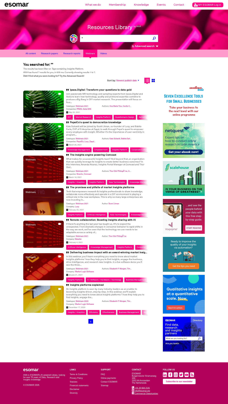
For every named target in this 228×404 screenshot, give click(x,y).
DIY (69, 117)
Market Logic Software (84, 271)
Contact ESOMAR (109, 382)
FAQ (103, 374)
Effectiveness (108, 312)
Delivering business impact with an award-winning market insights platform (115, 252)
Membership (117, 4)
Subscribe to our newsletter (179, 381)
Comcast (87, 174)
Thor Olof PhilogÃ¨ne (118, 171)
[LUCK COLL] (184, 178)
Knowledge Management (79, 149)
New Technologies (117, 182)
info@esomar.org (142, 391)
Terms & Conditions (78, 374)
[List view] (147, 80)
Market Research (83, 117)
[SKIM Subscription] (184, 254)
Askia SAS (87, 109)
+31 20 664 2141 (142, 388)
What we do (93, 4)
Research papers (49, 53)
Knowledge (141, 4)
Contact (179, 4)
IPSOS (79, 109)
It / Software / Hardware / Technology (104, 279)
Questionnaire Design (124, 117)
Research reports (71, 53)
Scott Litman (114, 203)
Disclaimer (74, 389)
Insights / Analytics (76, 182)
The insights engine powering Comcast (93, 154)
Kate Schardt (115, 138)
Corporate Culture (140, 149)
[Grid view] (153, 80)
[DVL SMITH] (184, 102)
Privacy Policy (76, 378)
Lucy (87, 141)
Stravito (80, 174)
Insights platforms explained (87, 284)
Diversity (74, 393)
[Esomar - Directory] (184, 334)
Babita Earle (126, 138)
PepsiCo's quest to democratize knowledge (95, 122)
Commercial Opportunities (146, 393)
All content (31, 53)
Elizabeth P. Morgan (118, 268)
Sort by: (111, 80)
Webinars (90, 53)
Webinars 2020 (82, 301)
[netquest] (184, 140)
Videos (103, 53)
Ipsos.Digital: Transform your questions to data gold (101, 89)
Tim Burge (131, 268)
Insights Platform (103, 117)
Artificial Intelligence (96, 214)
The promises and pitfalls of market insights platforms (102, 187)
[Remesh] (184, 294)
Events (161, 4)
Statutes (73, 382)
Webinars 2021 (82, 106)
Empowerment (100, 149)
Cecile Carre (128, 106)
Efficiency (93, 312)
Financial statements (79, 385)
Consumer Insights (145, 247)
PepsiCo (80, 141)
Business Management (136, 279)
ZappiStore (94, 141)
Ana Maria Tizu (116, 106)
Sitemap (104, 385)
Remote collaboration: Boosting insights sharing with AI (103, 219)
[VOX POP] (184, 216)
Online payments (108, 378)
